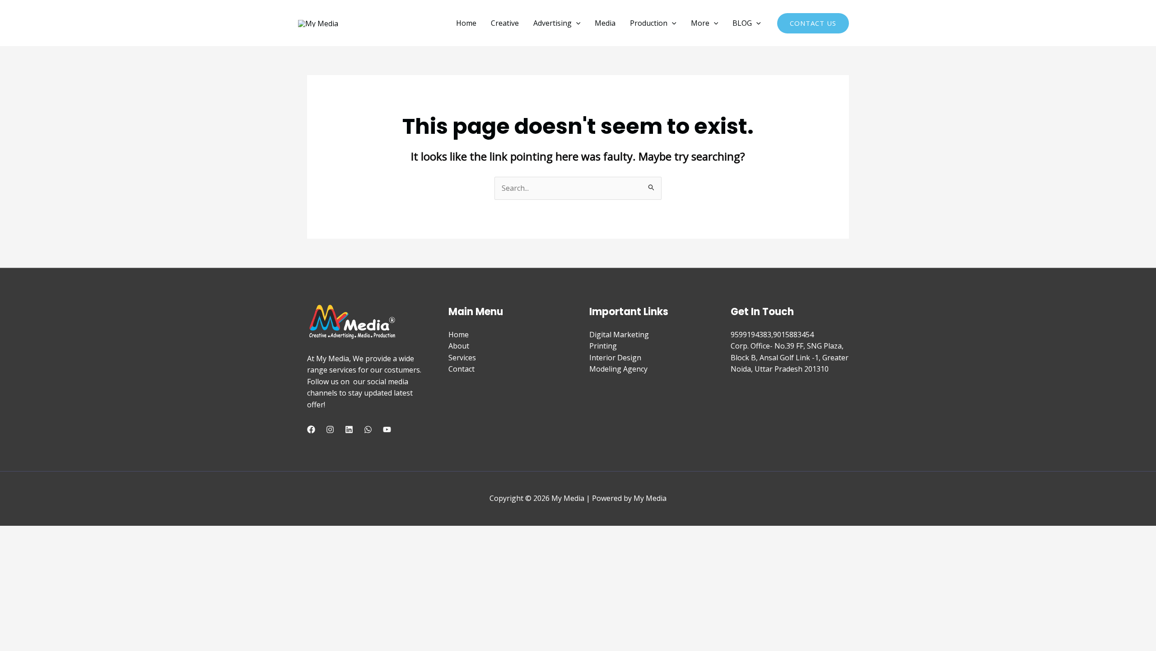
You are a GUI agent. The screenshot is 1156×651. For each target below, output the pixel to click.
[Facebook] (311, 429)
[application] (576, 23)
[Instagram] (330, 429)
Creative (505, 23)
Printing (603, 346)
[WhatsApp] (368, 429)
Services (462, 358)
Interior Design (615, 358)
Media (605, 23)
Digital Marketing (619, 335)
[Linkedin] (349, 429)
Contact (461, 369)
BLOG (742, 23)
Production (648, 23)
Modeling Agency (618, 369)
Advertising (552, 23)
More (700, 23)
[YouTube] (387, 429)
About (458, 346)
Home (466, 23)
